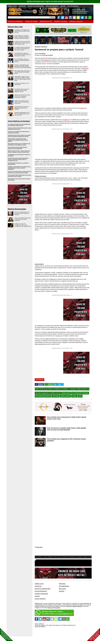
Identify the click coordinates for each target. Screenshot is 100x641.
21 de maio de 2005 (47, 55)
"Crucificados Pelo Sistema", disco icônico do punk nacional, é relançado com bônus (22, 54)
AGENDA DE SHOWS (31, 21)
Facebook (84, 393)
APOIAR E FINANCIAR (41, 593)
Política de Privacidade (53, 607)
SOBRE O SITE (12, 6)
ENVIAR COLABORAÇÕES (36, 6)
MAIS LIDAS (62, 588)
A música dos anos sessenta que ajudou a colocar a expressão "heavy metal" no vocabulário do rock (18, 159)
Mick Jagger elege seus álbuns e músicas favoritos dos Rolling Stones (22, 72)
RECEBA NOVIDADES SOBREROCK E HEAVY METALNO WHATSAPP (5, 635)
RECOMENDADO (64, 586)
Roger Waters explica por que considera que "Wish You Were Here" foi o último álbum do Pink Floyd (22, 78)
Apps (80, 396)
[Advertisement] (48, 143)
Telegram (75, 393)
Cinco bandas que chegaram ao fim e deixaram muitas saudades (66, 440)
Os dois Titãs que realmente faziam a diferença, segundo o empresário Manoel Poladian (21, 37)
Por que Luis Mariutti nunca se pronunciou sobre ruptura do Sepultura (22, 213)
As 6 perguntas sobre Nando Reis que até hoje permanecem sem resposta (19, 175)
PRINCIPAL (62, 583)
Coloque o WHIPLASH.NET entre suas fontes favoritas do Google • (69, 389)
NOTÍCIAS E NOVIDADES (15, 21)
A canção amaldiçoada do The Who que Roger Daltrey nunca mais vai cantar (21, 114)
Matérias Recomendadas (17, 209)
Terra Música (42, 53)
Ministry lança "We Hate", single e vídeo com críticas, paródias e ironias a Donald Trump (19, 151)
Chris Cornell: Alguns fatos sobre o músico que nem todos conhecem (22, 219)
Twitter (48, 396)
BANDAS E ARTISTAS (76, 21)
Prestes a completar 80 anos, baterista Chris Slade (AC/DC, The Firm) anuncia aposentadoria (22, 66)
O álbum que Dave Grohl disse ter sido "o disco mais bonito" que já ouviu (19, 128)
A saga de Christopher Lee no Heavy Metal (21, 84)
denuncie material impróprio (74, 606)
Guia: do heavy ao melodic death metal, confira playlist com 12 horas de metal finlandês (66, 429)
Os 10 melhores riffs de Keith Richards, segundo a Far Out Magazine (17, 148)
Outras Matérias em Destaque (19, 121)
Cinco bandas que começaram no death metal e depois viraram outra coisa (66, 418)
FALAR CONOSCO (73, 6)
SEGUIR (63, 6)
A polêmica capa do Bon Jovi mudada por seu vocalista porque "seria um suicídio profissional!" (19, 168)
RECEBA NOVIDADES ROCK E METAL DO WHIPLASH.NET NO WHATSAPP (50, 1)
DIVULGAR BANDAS (52, 6)
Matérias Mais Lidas (15, 27)
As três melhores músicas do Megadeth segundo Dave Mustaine (21, 108)
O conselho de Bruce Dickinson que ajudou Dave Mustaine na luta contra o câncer (22, 48)
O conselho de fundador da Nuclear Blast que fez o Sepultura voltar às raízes (19, 125)
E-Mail (74, 396)
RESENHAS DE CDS (46, 21)
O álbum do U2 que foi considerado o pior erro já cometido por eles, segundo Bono (22, 225)
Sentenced (44, 46)
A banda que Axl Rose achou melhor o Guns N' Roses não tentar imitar (21, 102)
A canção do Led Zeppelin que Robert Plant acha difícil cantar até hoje (22, 31)
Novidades (37, 46)
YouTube (55, 396)
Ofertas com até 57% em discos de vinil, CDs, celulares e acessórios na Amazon (22, 96)
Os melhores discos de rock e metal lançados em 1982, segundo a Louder (21, 90)
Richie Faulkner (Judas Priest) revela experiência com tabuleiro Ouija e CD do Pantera (18, 140)
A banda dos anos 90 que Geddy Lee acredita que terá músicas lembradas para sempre (19, 135)
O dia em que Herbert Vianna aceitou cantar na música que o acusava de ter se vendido (19, 172)
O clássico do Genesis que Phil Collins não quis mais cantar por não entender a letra (22, 43)
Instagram (39, 396)
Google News (65, 396)
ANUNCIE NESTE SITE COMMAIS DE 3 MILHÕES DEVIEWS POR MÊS (94, 635)
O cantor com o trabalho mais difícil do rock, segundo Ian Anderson (19, 132)
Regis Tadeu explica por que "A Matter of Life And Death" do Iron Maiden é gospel (19, 144)
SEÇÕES (60, 21)
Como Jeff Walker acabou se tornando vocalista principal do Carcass (22, 60)
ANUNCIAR (22, 6)
